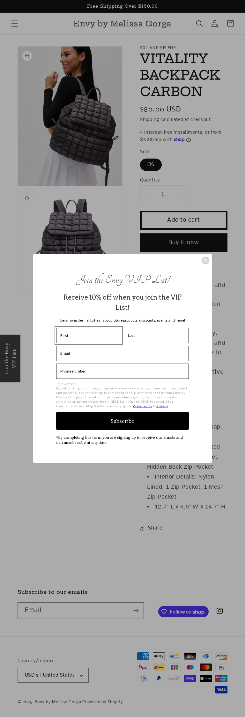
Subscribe (122, 421)
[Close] (205, 260)
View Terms (142, 406)
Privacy (162, 406)
